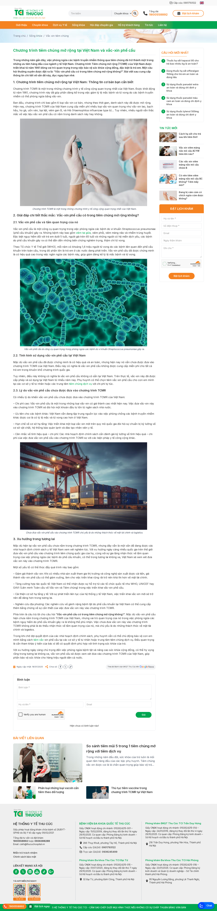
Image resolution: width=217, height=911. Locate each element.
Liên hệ (162, 25)
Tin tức (149, 25)
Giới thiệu (21, 25)
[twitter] (65, 667)
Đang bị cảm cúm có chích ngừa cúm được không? (191, 195)
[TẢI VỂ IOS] (19, 890)
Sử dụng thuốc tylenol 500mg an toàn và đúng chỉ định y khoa (182, 114)
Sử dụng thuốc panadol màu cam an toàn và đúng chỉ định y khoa (183, 101)
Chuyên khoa (40, 25)
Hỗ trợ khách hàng (129, 25)
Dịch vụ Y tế (60, 25)
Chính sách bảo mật (24, 856)
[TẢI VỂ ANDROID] (34, 890)
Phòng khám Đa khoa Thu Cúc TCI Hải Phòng (171, 860)
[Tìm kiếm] (135, 13)
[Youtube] (37, 872)
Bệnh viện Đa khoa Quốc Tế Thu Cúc (104, 823)
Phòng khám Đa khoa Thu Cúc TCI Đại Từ (103, 860)
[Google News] (51, 872)
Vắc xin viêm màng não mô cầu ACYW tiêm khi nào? (189, 150)
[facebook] (60, 667)
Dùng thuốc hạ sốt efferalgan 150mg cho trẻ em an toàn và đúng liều (182, 74)
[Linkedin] (30, 872)
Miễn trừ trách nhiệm (25, 852)
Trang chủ (19, 35)
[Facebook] (16, 872)
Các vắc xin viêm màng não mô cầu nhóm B (189, 164)
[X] (23, 872)
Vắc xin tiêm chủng (57, 35)
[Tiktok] (44, 872)
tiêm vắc (39, 639)
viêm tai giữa (83, 232)
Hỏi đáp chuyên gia (101, 25)
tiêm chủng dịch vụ (80, 383)
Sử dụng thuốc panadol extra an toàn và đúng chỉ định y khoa (182, 87)
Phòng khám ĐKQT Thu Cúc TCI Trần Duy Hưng (173, 823)
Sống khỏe (78, 25)
